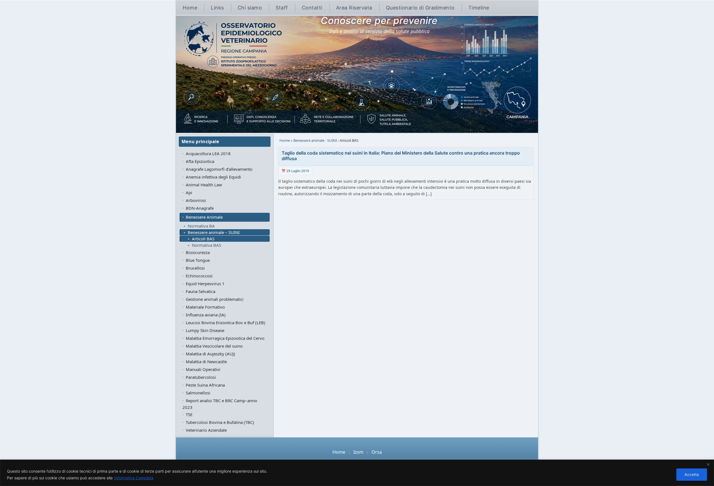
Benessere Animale (204, 217)
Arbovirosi (196, 200)
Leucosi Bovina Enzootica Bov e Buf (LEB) (225, 322)
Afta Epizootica (200, 161)
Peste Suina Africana (205, 385)
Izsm (358, 452)
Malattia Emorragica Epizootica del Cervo (225, 338)
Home (190, 8)
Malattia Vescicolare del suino (214, 346)
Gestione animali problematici (214, 299)
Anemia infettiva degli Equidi (213, 177)
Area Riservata (354, 8)
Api (189, 192)
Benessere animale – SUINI (214, 232)
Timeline (478, 8)
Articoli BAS (203, 238)
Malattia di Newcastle (206, 361)
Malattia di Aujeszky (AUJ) (210, 353)
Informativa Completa (133, 477)
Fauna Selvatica (200, 291)
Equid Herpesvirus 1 (205, 283)
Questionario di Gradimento (420, 8)
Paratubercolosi (201, 377)
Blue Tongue (198, 260)
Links (217, 8)
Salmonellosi (198, 392)
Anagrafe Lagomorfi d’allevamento (219, 169)
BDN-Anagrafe (200, 208)
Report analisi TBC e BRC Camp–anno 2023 (219, 404)
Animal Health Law (204, 184)
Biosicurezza (198, 252)
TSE (189, 414)
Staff (282, 8)
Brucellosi (195, 268)
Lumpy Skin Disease (205, 330)
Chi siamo (250, 8)
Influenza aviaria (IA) (206, 315)
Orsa (377, 452)
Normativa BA (201, 226)
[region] (357, 473)
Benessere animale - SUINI (315, 140)
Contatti (312, 8)
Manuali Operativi (203, 369)
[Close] (708, 464)
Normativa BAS (206, 245)
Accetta (691, 474)
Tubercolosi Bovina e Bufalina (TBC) (220, 422)
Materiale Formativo (205, 307)
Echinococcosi (199, 276)
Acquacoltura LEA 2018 (208, 153)
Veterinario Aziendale (206, 430)
